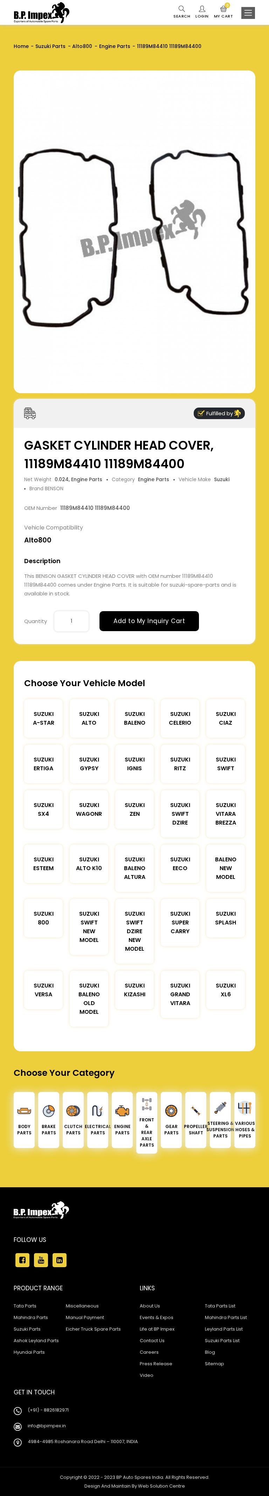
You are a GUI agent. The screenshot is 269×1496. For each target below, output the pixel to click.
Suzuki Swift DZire (180, 814)
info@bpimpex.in (47, 1425)
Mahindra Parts (31, 1317)
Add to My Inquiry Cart (149, 621)
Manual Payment (85, 1317)
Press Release (156, 1363)
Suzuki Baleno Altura (134, 868)
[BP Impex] (41, 12)
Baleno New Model (225, 868)
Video (146, 1375)
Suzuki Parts (50, 46)
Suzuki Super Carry (180, 922)
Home (21, 46)
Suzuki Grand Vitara (180, 994)
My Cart (223, 12)
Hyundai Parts (29, 1352)
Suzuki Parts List (222, 1340)
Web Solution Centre (161, 1486)
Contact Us (152, 1340)
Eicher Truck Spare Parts (93, 1329)
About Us (150, 1306)
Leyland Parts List (224, 1329)
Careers (149, 1352)
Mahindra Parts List (226, 1317)
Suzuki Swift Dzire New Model (135, 931)
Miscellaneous (82, 1306)
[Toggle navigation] (248, 13)
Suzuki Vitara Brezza (225, 814)
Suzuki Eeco (180, 863)
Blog (210, 1352)
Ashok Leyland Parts (36, 1340)
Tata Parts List (220, 1306)
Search (181, 16)
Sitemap (214, 1363)
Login (202, 16)
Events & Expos (156, 1317)
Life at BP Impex (157, 1329)
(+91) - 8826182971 (48, 1410)
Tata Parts (25, 1306)
